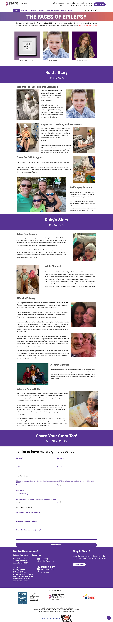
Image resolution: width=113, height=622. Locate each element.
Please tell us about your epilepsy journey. (28, 530)
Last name (61, 458)
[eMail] (96, 10)
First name (19, 458)
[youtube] (93, 10)
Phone (59, 467)
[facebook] (86, 10)
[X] (88, 10)
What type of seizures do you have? (26, 521)
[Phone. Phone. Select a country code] (60, 470)
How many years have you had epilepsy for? (29, 512)
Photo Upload (20, 490)
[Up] (109, 618)
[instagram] (91, 10)
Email (18, 467)
